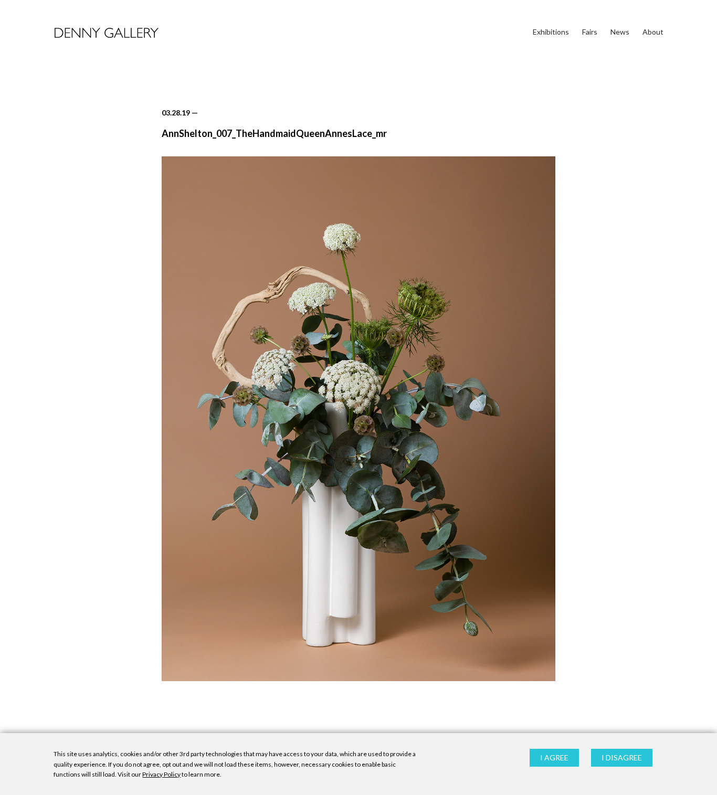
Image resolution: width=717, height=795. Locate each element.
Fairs (589, 31)
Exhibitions (551, 31)
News (619, 31)
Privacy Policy (161, 774)
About (652, 31)
